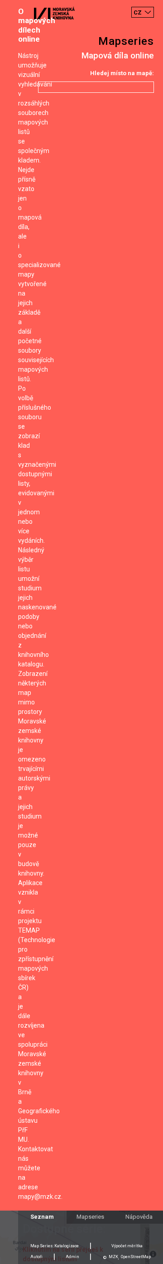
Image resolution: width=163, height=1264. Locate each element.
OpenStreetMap (136, 1256)
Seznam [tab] (42, 1216)
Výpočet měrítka (127, 1246)
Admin (72, 1256)
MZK (113, 1256)
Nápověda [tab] (139, 1216)
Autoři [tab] (36, 1256)
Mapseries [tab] (90, 1216)
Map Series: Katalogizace (54, 1246)
